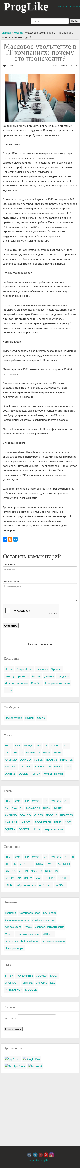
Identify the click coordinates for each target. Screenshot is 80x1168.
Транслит (10, 912)
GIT (66, 745)
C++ (14, 752)
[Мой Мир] (15, 539)
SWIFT (57, 752)
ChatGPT (36, 683)
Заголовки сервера (53, 940)
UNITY (58, 766)
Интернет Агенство (16, 683)
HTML (8, 745)
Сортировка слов (29, 912)
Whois (28, 926)
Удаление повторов (17, 919)
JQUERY (10, 773)
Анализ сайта (13, 926)
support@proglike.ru (40, 1160)
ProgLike (26, 6)
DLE (52, 982)
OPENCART (12, 982)
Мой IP (9, 933)
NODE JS (51, 759)
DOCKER (23, 773)
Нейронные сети (53, 773)
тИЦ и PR (48, 933)
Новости (18, 32)
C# (21, 752)
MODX (54, 975)
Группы (29, 717)
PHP (38, 745)
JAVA (68, 766)
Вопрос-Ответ (24, 669)
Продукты (63, 676)
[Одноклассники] (10, 539)
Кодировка (49, 912)
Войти (60, 6)
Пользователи (13, 717)
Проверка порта (14, 948)
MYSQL (28, 745)
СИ (7, 752)
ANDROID (11, 759)
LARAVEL (26, 766)
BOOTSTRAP (43, 766)
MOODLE (31, 989)
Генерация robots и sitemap (22, 940)
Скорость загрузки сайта (49, 926)
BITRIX (9, 975)
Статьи (9, 669)
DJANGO (25, 759)
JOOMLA (41, 975)
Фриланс (56, 669)
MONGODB (33, 752)
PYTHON (55, 745)
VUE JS (38, 759)
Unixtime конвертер (43, 919)
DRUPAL (27, 982)
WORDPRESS (24, 975)
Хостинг (36, 676)
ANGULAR (11, 766)
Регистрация (72, 6)
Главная (6, 32)
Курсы (8, 690)
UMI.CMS (41, 982)
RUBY (46, 752)
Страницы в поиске (28, 933)
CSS (17, 745)
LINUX (36, 773)
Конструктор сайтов (17, 676)
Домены (49, 676)
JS (45, 745)
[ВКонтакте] (5, 539)
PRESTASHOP (13, 989)
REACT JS (66, 759)
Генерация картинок (57, 683)
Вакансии (42, 669)
